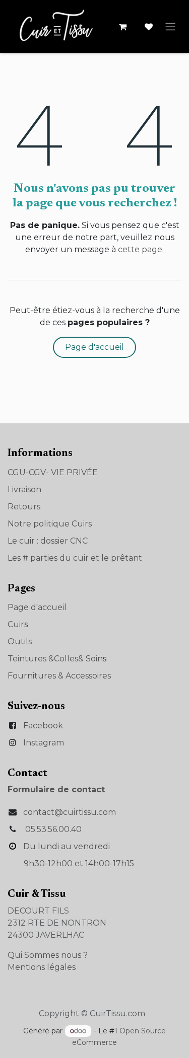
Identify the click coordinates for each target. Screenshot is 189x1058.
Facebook (43, 725)
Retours (24, 506)
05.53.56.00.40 (53, 829)
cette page (140, 249)
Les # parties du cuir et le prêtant (75, 558)
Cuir (16, 624)
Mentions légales (42, 967)
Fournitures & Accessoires (59, 676)
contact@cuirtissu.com (69, 812)
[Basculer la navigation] (170, 26)
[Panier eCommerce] (122, 26)
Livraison (24, 489)
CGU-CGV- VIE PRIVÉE (53, 472)
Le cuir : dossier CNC (48, 541)
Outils (20, 641)
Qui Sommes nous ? (48, 955)
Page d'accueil (94, 347)
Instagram (43, 742)
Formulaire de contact (56, 789)
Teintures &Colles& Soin (55, 658)
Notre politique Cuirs (50, 523)
